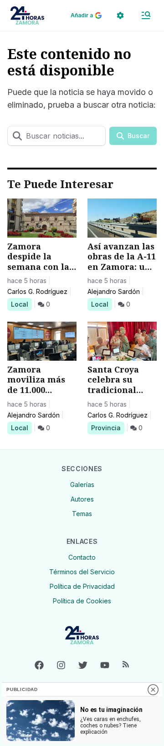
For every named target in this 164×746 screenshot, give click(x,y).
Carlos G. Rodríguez (37, 291)
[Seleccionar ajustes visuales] (120, 15)
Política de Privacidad (82, 586)
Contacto (82, 557)
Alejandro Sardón (113, 291)
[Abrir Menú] (146, 15)
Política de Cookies (82, 601)
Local (21, 304)
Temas (82, 513)
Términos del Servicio (82, 572)
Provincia (107, 427)
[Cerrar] (153, 689)
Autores (82, 499)
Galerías (82, 484)
